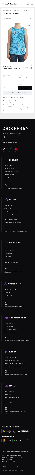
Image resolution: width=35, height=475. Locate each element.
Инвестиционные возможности (14, 363)
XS (20, 80)
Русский (4, 466)
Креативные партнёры (12, 360)
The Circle (7, 259)
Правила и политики (8, 461)
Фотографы (8, 295)
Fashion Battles (9, 251)
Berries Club (8, 253)
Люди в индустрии (10, 289)
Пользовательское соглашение (11, 457)
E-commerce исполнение (12, 332)
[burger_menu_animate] (2, 3)
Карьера (7, 177)
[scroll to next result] (29, 42)
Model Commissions (11, 329)
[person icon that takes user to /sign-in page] (28, 3)
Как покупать (8, 205)
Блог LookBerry (9, 403)
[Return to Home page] (12, 3)
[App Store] (23, 431)
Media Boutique (9, 323)
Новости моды (9, 391)
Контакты (7, 180)
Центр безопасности (8, 459)
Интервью (7, 394)
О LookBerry (8, 165)
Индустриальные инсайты (12, 397)
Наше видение (9, 168)
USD (17, 466)
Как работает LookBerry (12, 171)
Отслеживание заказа (11, 217)
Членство (7, 256)
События (7, 400)
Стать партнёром (10, 357)
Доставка (7, 208)
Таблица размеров (10, 219)
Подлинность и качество (12, 222)
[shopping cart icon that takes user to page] (32, 3)
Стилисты (7, 298)
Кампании (7, 248)
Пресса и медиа (9, 174)
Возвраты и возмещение (12, 211)
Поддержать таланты (11, 262)
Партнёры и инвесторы (12, 366)
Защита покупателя (11, 214)
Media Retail (8, 326)
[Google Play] (8, 431)
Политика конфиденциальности (11, 455)
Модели (7, 292)
